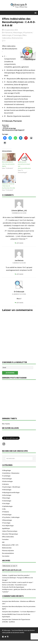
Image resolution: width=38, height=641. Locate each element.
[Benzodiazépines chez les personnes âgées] (9, 157)
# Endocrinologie (7, 481)
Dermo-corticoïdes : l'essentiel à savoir (14, 585)
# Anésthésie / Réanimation (10, 473)
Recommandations (8, 553)
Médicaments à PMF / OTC (10, 545)
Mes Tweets (6, 424)
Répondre (20, 243)
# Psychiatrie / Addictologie (11, 517)
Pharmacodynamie (8, 550)
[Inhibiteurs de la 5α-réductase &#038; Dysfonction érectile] (9, 179)
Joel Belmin (19, 260)
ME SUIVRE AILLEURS (10, 428)
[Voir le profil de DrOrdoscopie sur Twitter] (5, 637)
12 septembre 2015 (11, 30)
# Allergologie (6, 470)
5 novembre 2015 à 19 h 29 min (19, 213)
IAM (3, 542)
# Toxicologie (17, 35)
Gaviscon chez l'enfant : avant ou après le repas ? (17, 582)
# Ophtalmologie (7, 506)
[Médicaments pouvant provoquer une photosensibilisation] (25, 157)
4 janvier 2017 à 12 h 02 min (19, 263)
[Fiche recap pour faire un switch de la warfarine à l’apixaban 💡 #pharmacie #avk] (10, 390)
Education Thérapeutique (10, 534)
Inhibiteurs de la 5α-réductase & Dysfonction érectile (8, 186)
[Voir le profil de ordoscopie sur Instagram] (8, 637)
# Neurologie (17, 32)
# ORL (4, 509)
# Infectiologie (6, 495)
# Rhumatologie (7, 520)
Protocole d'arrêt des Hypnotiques (13, 587)
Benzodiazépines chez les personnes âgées (8, 164)
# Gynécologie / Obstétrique (11, 487)
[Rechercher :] (19, 458)
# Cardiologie (6, 476)
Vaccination (5, 556)
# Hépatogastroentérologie (11, 492)
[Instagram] (3, 444)
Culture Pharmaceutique (9, 531)
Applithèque (6, 528)
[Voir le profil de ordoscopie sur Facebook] (3, 637)
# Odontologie (6, 501)
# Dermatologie (7, 479)
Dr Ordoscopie (19, 291)
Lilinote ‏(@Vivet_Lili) (19, 210)
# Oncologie (6, 503)
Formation (5, 539)
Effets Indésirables (8, 537)
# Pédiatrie (5, 512)
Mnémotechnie (17, 38)
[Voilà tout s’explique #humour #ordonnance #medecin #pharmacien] (27, 390)
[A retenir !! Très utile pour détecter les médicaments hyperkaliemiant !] (10, 407)
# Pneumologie (7, 515)
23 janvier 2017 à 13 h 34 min (19, 294)
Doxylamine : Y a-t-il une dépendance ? (24, 612)
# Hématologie (6, 490)
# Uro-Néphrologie (8, 526)
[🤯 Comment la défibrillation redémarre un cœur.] (27, 407)
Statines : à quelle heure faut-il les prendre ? (16, 575)
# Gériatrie (8, 32)
